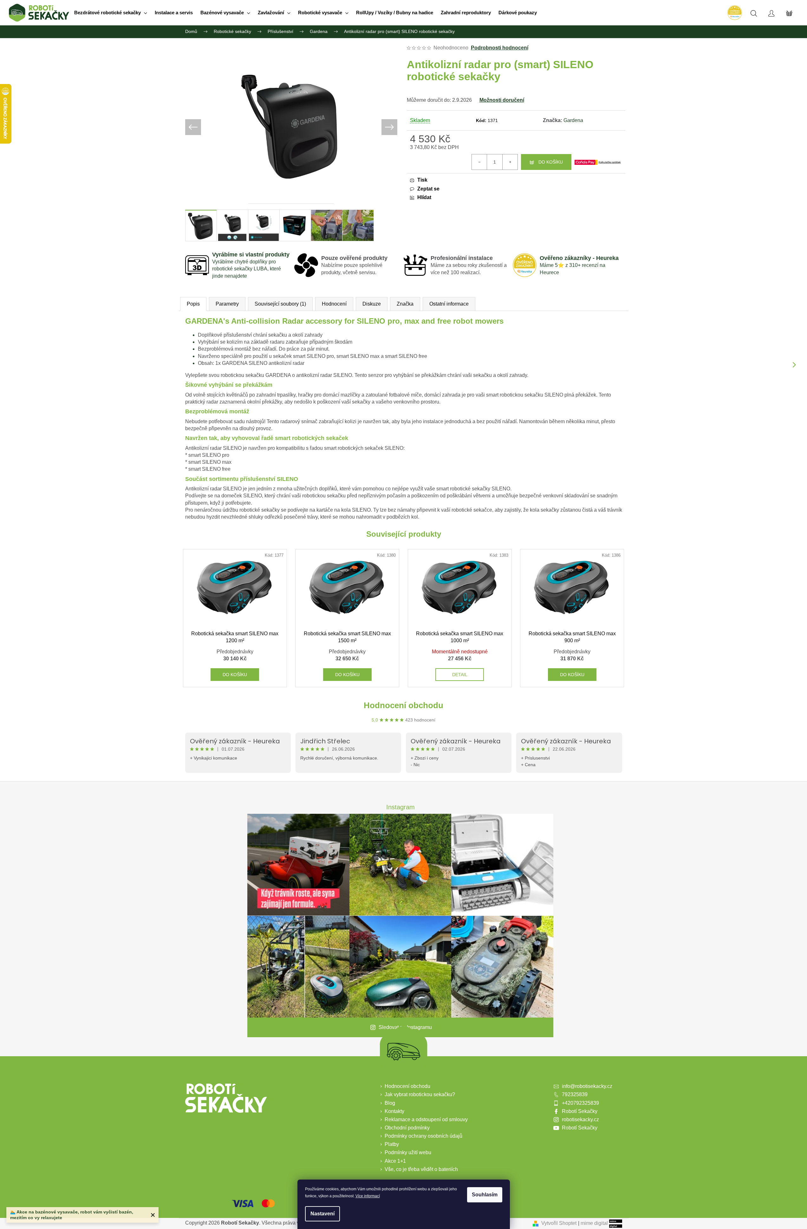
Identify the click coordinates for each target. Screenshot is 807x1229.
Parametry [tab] (227, 304)
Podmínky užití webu (408, 1152)
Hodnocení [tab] (334, 304)
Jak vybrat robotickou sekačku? (420, 1094)
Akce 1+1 (395, 1161)
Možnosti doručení (501, 100)
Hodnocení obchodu (403, 705)
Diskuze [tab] (371, 304)
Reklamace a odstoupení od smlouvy (426, 1119)
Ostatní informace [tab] (449, 304)
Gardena (573, 120)
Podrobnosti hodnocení (499, 47)
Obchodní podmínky (407, 1127)
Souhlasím (485, 1194)
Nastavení (322, 1213)
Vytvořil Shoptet (558, 1223)
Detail (459, 674)
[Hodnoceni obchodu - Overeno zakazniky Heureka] (734, 12)
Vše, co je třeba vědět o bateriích (421, 1169)
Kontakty (394, 1111)
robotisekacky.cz (580, 1119)
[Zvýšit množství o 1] (509, 162)
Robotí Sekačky (579, 1111)
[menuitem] (110, 12)
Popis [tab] (193, 304)
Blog (390, 1103)
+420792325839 (580, 1103)
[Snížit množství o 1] (479, 162)
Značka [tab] (405, 304)
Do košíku (550, 162)
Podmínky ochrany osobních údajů (423, 1136)
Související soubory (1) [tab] (280, 304)
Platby (392, 1144)
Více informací (367, 1196)
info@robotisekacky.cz (587, 1086)
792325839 (575, 1094)
